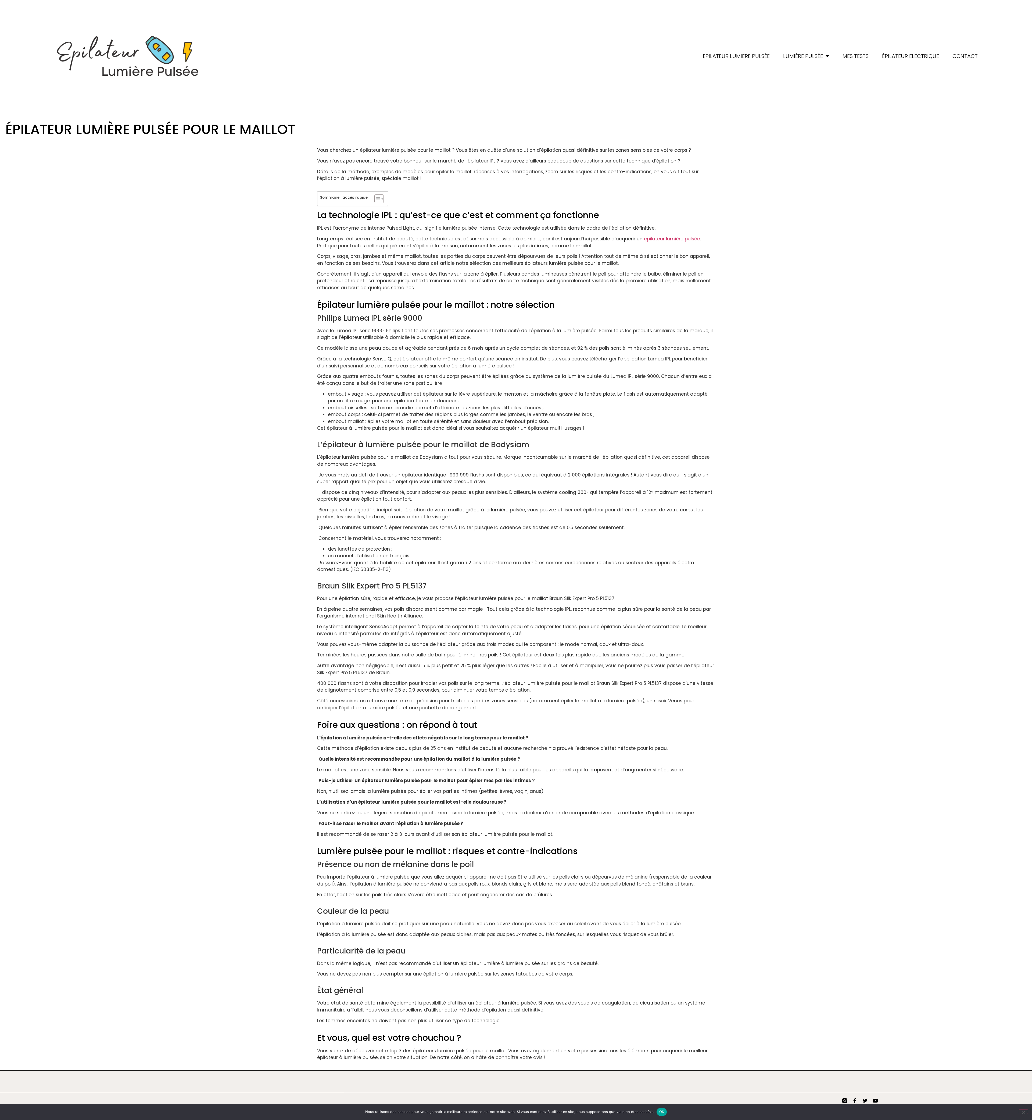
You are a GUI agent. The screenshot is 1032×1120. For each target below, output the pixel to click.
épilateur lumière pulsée (672, 239)
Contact (965, 56)
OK (661, 1112)
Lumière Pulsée (803, 56)
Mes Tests (856, 56)
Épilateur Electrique (910, 56)
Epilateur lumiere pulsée (736, 56)
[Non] (1023, 1111)
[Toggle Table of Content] (376, 198)
